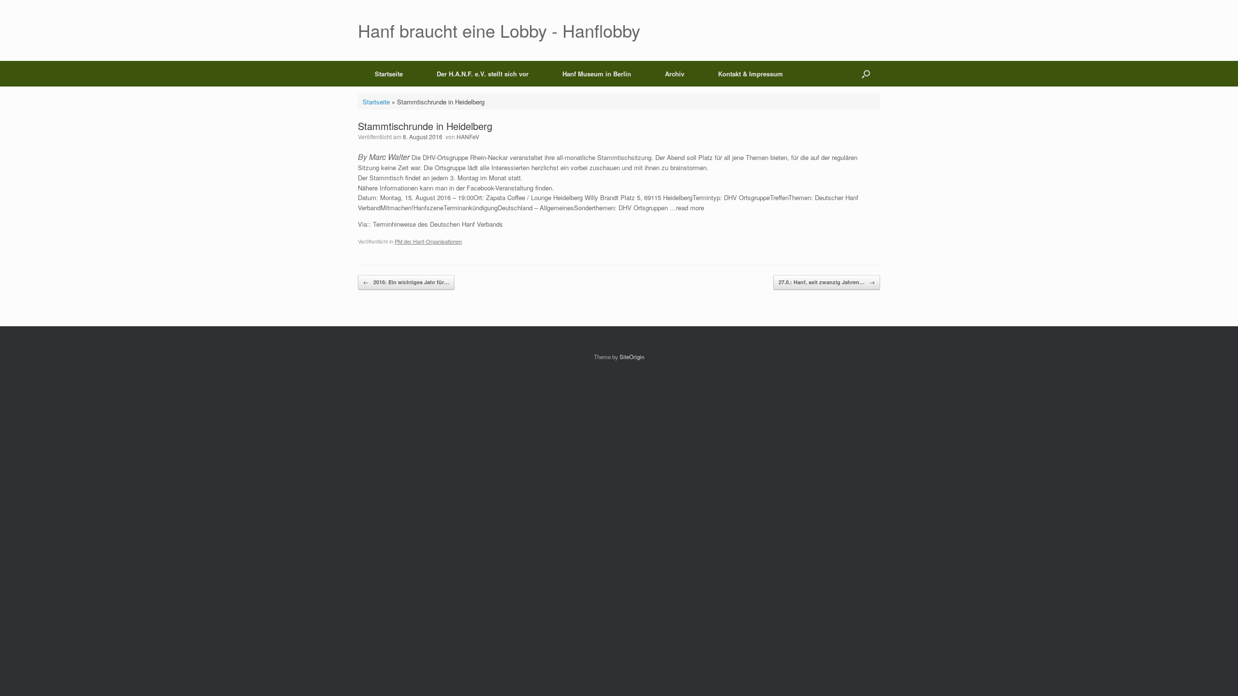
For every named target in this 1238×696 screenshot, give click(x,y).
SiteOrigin (631, 357)
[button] (866, 74)
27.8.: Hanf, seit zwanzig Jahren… (827, 282)
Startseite (389, 73)
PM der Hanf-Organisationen (428, 241)
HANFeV (468, 136)
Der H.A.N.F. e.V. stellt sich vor (483, 73)
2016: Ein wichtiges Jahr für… (406, 282)
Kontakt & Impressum (750, 73)
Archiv (674, 73)
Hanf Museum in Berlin (596, 73)
